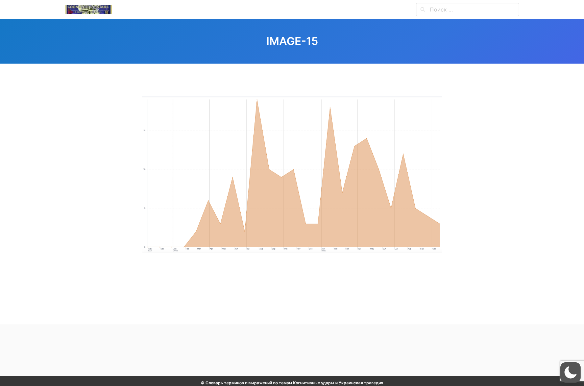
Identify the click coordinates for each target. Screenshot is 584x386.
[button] (570, 372)
